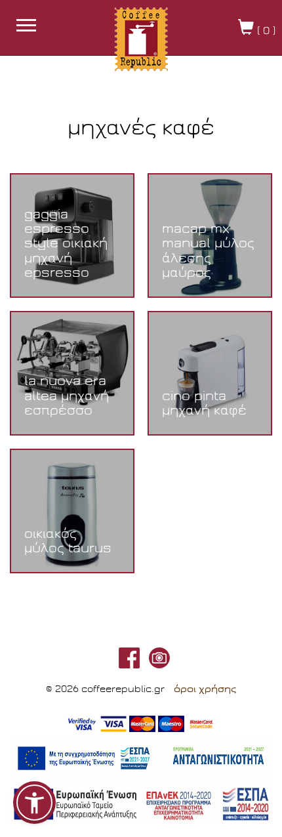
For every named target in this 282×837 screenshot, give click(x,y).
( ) (264, 30)
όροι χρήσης (205, 689)
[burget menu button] (26, 27)
